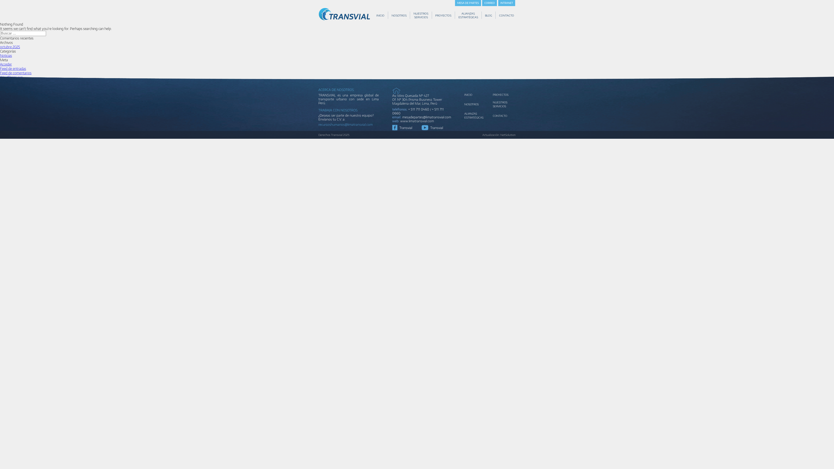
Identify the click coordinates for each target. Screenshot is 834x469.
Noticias (6, 55)
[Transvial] (344, 20)
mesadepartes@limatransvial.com (426, 117)
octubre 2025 (10, 47)
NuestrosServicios (500, 104)
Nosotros (471, 104)
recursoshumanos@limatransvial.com (345, 124)
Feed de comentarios (15, 73)
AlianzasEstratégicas (473, 115)
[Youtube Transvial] (425, 127)
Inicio (468, 94)
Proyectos (500, 94)
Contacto (500, 115)
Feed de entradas (13, 68)
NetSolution (508, 135)
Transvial (405, 128)
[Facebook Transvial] (394, 127)
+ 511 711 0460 (418, 109)
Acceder (6, 64)
